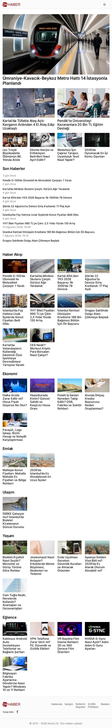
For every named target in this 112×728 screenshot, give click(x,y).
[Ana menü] (105, 4)
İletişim (69, 704)
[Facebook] (17, 712)
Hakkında (56, 704)
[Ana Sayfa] (11, 4)
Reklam (105, 704)
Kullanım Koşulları (80, 705)
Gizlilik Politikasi (93, 705)
